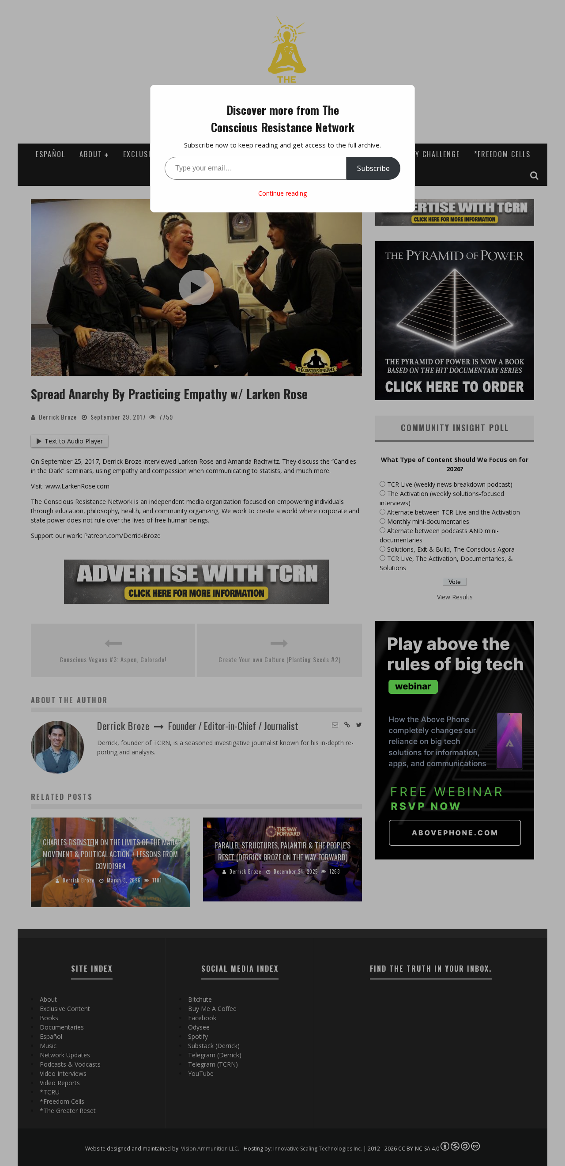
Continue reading (282, 193)
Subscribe (373, 168)
